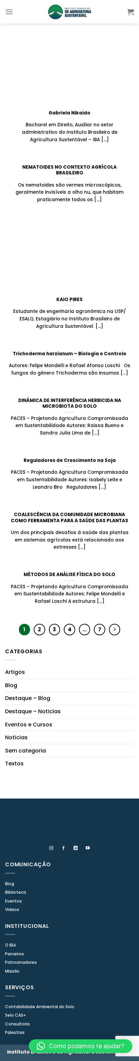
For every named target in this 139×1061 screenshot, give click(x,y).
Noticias (16, 737)
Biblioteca (15, 892)
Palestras (15, 1032)
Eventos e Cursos (28, 724)
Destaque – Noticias (33, 711)
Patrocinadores (21, 962)
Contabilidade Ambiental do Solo (39, 1007)
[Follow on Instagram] (51, 848)
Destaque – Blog (27, 698)
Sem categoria (25, 751)
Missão (12, 971)
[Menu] (9, 11)
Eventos (13, 901)
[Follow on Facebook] (63, 848)
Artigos (15, 672)
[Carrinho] (130, 11)
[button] (80, 1046)
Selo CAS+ (15, 1015)
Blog (11, 685)
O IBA (10, 945)
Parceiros (14, 954)
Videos (12, 909)
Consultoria (17, 1024)
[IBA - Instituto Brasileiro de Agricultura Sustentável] (69, 12)
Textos (14, 763)
